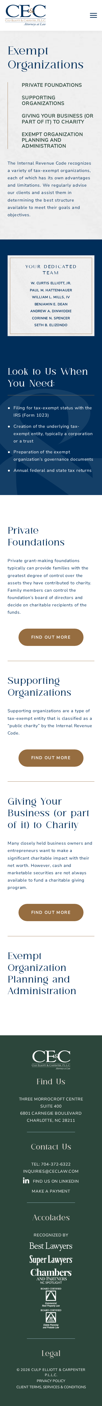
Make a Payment (51, 1191)
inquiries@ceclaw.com (51, 1171)
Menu (93, 15)
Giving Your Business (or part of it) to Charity (57, 119)
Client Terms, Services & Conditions (51, 1387)
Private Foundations (52, 85)
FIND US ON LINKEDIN (55, 1181)
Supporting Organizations (43, 100)
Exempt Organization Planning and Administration (52, 140)
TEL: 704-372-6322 (51, 1164)
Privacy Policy (51, 1381)
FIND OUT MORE (51, 637)
